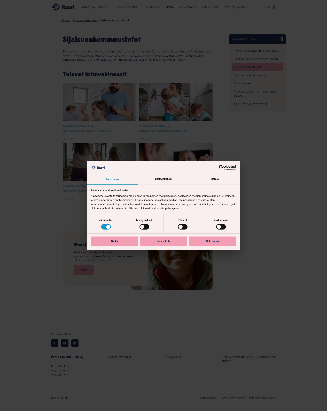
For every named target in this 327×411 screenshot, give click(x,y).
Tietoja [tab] (215, 178)
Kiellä (114, 241)
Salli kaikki (212, 241)
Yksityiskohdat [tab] (163, 178)
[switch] (144, 227)
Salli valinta (163, 241)
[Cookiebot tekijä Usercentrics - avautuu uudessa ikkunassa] (221, 167)
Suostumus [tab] (112, 179)
